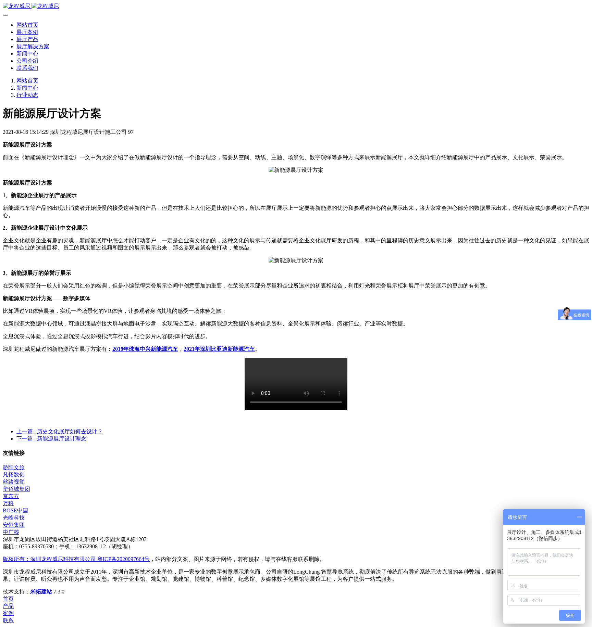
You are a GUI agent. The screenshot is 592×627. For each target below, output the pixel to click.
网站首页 (27, 25)
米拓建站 (41, 591)
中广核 (11, 532)
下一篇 (51, 439)
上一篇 (59, 431)
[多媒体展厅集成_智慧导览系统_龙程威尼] (296, 6)
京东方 (11, 496)
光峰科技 (14, 518)
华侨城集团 (16, 489)
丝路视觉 (14, 482)
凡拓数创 (14, 474)
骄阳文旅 (14, 467)
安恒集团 (14, 525)
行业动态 (27, 95)
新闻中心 (27, 88)
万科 (8, 503)
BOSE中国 (15, 510)
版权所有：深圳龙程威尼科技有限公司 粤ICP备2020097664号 (76, 559)
